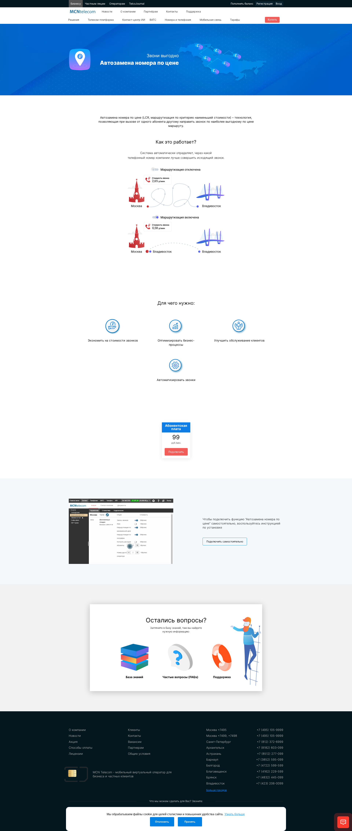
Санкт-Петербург (218, 742)
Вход (279, 3)
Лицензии (76, 753)
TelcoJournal (136, 3)
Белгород (213, 765)
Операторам (117, 3)
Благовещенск (216, 771)
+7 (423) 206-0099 (269, 783)
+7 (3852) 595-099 (269, 759)
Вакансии (135, 742)
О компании (127, 11)
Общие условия (139, 753)
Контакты (172, 11)
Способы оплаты (80, 747)
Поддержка (193, 11)
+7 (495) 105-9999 (270, 730)
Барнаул (212, 759)
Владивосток (215, 783)
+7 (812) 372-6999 (270, 742)
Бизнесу (76, 3)
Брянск (211, 777)
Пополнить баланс (242, 3)
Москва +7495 (216, 730)
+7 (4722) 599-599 (269, 765)
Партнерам (136, 747)
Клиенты (134, 730)
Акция (73, 742)
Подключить (176, 451)
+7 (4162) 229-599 (270, 771)
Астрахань (213, 753)
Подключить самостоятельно (224, 541)
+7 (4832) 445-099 (269, 777)
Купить (272, 19)
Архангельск (215, 747)
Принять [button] (189, 821)
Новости (107, 11)
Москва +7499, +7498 (221, 736)
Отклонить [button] (162, 821)
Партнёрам (151, 11)
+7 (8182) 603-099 (270, 747)
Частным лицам (95, 3)
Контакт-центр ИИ (133, 19)
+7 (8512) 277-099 (270, 753)
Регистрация (264, 3)
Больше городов (216, 790)
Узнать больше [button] (235, 814)
